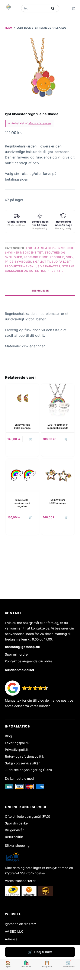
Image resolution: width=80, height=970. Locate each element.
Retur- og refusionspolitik (24, 756)
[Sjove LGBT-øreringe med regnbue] (22, 475)
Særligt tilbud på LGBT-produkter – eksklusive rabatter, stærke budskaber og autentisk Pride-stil (39, 266)
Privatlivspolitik (17, 750)
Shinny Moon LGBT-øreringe (22, 426)
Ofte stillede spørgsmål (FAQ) (27, 816)
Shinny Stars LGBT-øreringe (57, 501)
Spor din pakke (16, 823)
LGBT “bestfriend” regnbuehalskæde (57, 426)
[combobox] (35, 8)
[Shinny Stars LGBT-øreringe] (57, 475)
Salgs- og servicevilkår (22, 763)
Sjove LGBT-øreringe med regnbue (22, 503)
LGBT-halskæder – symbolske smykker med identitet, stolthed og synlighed (40, 252)
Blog (8, 736)
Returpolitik (14, 837)
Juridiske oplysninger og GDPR (28, 770)
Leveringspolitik (17, 743)
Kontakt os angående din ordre (28, 661)
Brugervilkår (14, 830)
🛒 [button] (30, 439)
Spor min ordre (16, 654)
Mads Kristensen (40, 123)
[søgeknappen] (52, 8)
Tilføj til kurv (43, 952)
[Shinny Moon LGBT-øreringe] (22, 400)
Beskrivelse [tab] (40, 290)
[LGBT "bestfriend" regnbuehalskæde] (57, 400)
